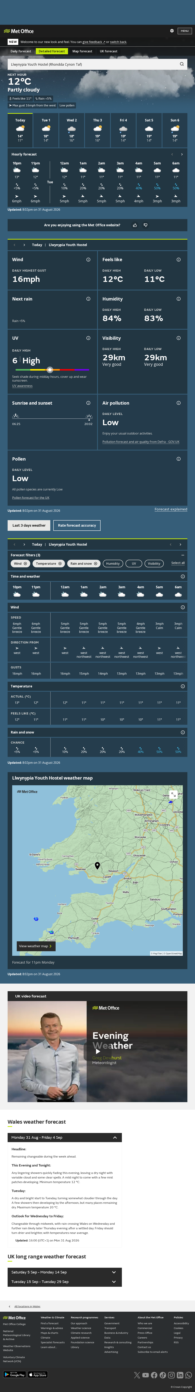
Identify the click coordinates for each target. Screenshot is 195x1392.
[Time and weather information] (182, 576)
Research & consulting (118, 1342)
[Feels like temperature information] (178, 259)
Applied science (80, 1337)
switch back (118, 42)
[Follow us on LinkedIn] (180, 1374)
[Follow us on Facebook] (154, 1374)
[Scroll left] (172, 154)
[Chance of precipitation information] (88, 298)
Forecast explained (171, 509)
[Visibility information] (178, 338)
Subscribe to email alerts (153, 1352)
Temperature (44, 564)
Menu (185, 31)
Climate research (81, 1333)
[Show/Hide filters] (183, 555)
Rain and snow (79, 564)
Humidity (113, 563)
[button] (97, 866)
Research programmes (84, 1317)
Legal (177, 1333)
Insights (109, 1347)
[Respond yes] (135, 225)
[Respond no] (145, 225)
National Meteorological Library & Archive (16, 1335)
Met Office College (14, 1324)
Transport (110, 1328)
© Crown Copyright (181, 1387)
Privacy (178, 1337)
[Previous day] (14, 245)
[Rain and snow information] (182, 732)
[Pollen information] (178, 458)
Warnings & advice (52, 1328)
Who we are (145, 1323)
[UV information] (88, 338)
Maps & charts (49, 1333)
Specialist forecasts (53, 1342)
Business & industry (116, 1333)
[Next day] (24, 245)
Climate (45, 1337)
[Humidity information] (178, 298)
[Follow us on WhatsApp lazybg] (188, 1374)
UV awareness (22, 386)
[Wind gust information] (88, 259)
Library (75, 1347)
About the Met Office (151, 1317)
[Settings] (172, 31)
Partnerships (145, 1342)
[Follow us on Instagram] (171, 1374)
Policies (178, 1317)
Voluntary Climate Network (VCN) (14, 1359)
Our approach (79, 1323)
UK (108, 51)
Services (109, 1317)
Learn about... (49, 1347)
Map (82, 51)
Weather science (81, 1328)
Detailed (52, 51)
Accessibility (181, 1323)
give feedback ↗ (93, 42)
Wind (16, 564)
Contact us (144, 1347)
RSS (176, 1342)
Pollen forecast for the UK (30, 498)
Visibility (154, 563)
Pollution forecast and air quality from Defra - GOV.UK (140, 442)
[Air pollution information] (178, 402)
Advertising (111, 1352)
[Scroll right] (182, 154)
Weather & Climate (52, 1317)
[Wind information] (182, 607)
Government (112, 1323)
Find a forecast (50, 1323)
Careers (142, 1337)
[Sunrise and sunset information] (88, 402)
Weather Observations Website (16, 1348)
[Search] (180, 63)
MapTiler (157, 953)
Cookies (178, 1328)
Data (107, 1337)
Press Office (145, 1333)
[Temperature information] (182, 686)
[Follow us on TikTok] (162, 1374)
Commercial (145, 1328)
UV (134, 563)
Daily (21, 51)
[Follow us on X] (137, 1374)
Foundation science (82, 1342)
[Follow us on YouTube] (145, 1374)
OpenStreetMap (174, 953)
